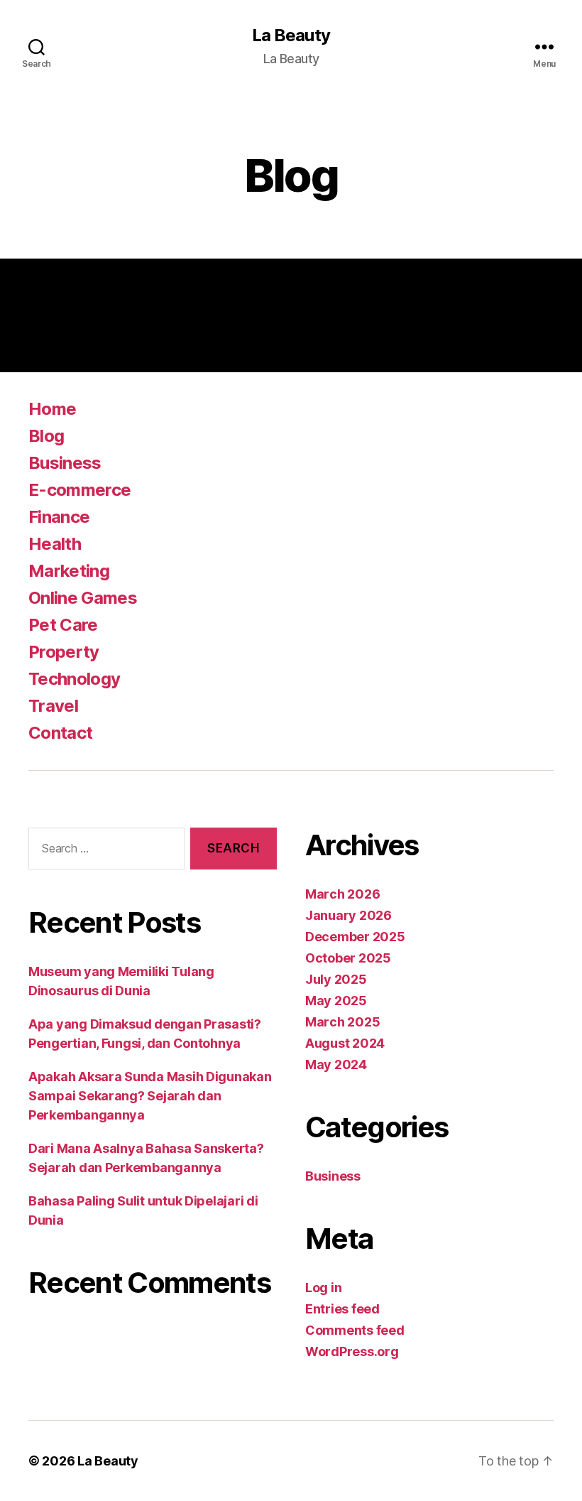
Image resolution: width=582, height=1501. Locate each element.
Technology (74, 678)
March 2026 (342, 894)
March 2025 (342, 1021)
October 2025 (348, 957)
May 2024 (336, 1064)
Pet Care (63, 624)
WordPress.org (352, 1351)
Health (54, 543)
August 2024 (345, 1043)
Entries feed (342, 1308)
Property (63, 651)
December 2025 (355, 936)
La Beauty (290, 35)
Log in (323, 1287)
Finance (58, 516)
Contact (60, 732)
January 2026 (348, 915)
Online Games (82, 597)
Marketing (68, 570)
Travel (53, 705)
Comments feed (355, 1330)
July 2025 (336, 979)
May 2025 (336, 1000)
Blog (46, 436)
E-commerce (79, 489)
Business (64, 463)
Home (52, 409)
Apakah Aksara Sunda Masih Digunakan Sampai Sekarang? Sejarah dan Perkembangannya (150, 1095)
